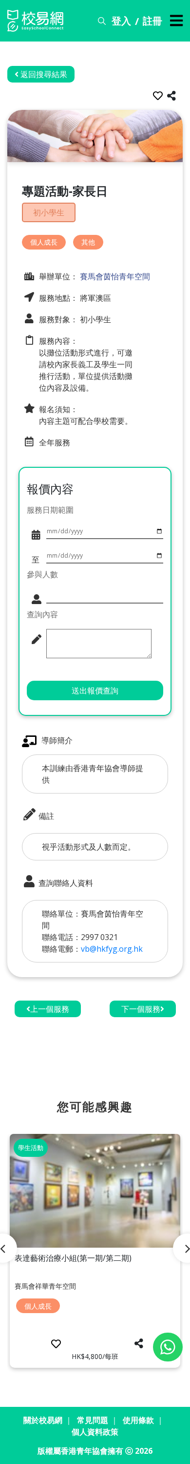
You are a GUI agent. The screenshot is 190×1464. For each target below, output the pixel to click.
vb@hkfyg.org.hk (112, 948)
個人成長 (43, 242)
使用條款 (138, 1420)
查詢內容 (42, 614)
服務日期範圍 (50, 509)
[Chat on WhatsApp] (168, 1347)
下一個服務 (140, 1009)
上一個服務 (49, 1009)
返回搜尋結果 (43, 74)
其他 (88, 242)
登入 (121, 20)
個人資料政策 (95, 1431)
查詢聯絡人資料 (65, 883)
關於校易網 (42, 1420)
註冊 (152, 20)
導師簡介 (57, 740)
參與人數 (42, 574)
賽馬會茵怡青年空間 (114, 276)
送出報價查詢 (95, 690)
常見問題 (92, 1420)
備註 (45, 816)
